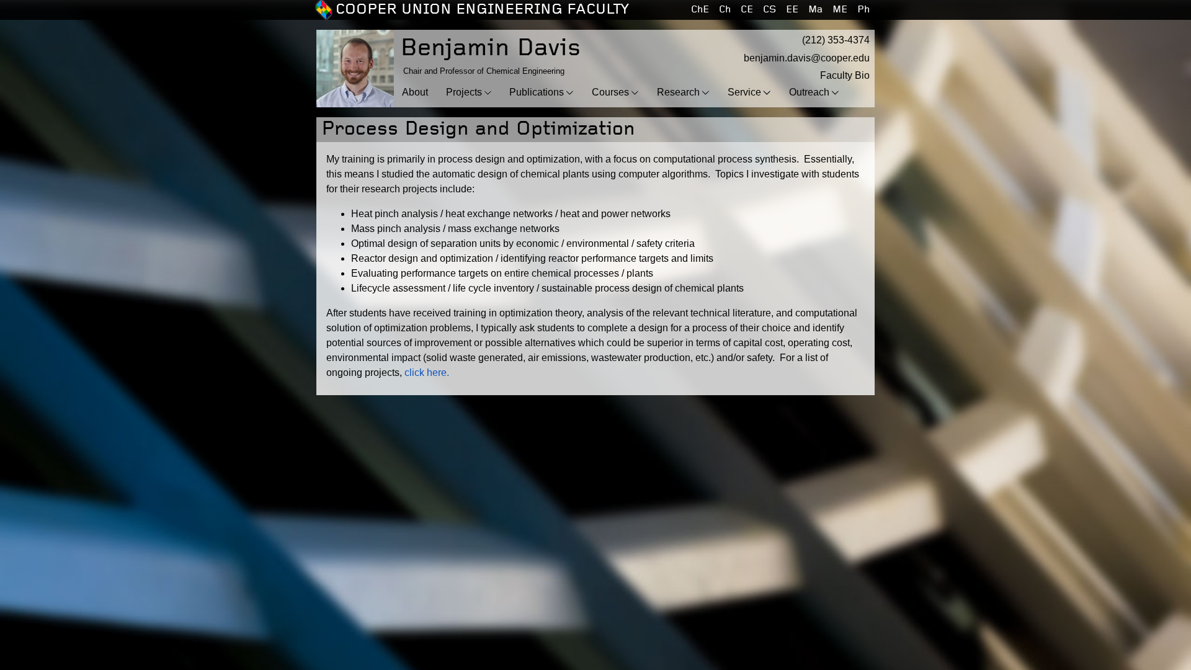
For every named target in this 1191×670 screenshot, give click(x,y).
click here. (426, 372)
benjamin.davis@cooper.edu (807, 58)
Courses (610, 92)
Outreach (809, 92)
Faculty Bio (845, 75)
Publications (536, 92)
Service (744, 92)
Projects (464, 92)
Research (678, 92)
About (415, 92)
